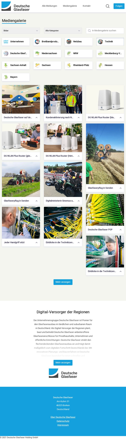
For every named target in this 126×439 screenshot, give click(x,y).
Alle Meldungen (49, 6)
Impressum (63, 425)
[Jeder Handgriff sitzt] (21, 223)
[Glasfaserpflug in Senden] (105, 153)
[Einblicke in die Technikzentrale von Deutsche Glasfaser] (63, 223)
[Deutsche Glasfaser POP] (105, 210)
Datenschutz (63, 421)
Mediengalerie (70, 6)
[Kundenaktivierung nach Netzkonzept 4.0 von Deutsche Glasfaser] (63, 99)
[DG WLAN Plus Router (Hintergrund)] (63, 137)
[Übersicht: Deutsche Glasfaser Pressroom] (15, 6)
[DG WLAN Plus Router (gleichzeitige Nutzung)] (21, 137)
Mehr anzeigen (63, 282)
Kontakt (86, 6)
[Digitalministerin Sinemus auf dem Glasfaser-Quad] (63, 179)
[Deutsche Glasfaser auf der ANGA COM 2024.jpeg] (21, 99)
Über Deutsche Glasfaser (63, 417)
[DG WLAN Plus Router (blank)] (105, 99)
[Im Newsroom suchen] (108, 6)
